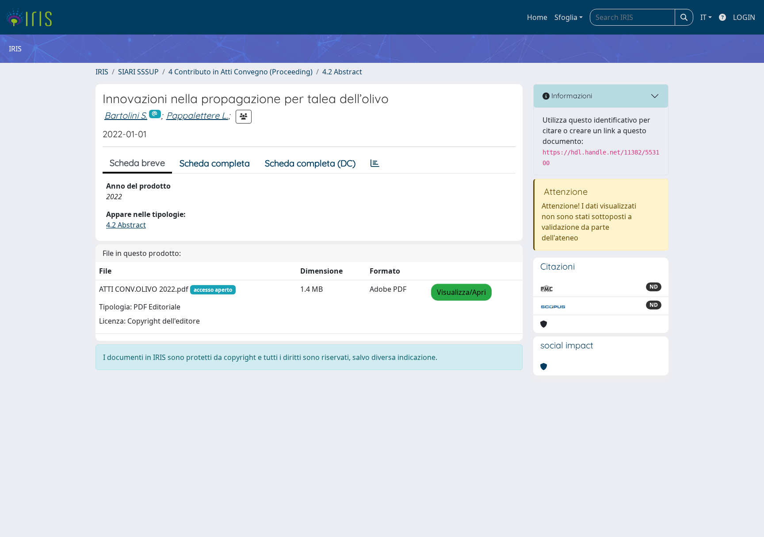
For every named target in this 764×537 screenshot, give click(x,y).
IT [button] (703, 17)
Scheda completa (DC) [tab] (310, 163)
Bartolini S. (125, 115)
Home (537, 17)
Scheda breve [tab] (137, 162)
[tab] (375, 163)
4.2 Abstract (342, 72)
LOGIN (744, 17)
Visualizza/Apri (461, 292)
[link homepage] (32, 17)
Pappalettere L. (197, 115)
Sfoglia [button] (565, 17)
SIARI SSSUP (138, 72)
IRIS (102, 72)
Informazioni (571, 95)
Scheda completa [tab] (215, 163)
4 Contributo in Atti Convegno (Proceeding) (240, 72)
